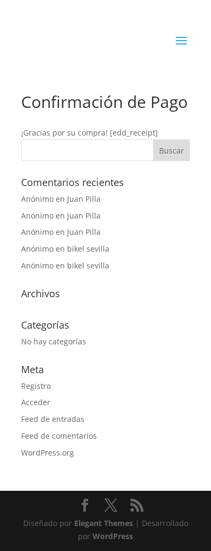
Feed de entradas (52, 419)
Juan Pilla (84, 199)
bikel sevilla (88, 249)
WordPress (113, 536)
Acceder (35, 402)
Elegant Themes (103, 523)
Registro (36, 386)
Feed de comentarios (59, 436)
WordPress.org (47, 452)
